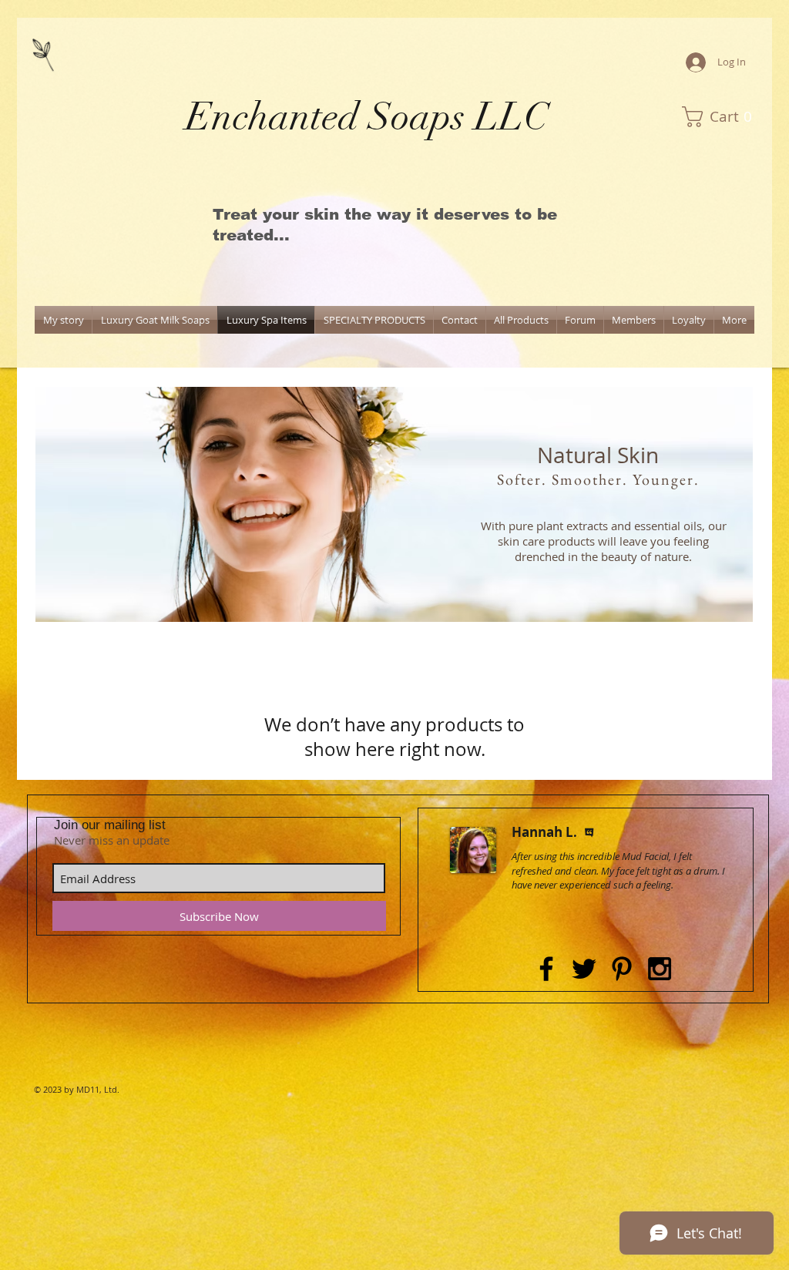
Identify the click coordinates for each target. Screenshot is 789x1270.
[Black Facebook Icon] (546, 969)
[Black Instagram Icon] (659, 969)
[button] (721, 116)
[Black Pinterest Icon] (622, 969)
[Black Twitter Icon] (584, 969)
